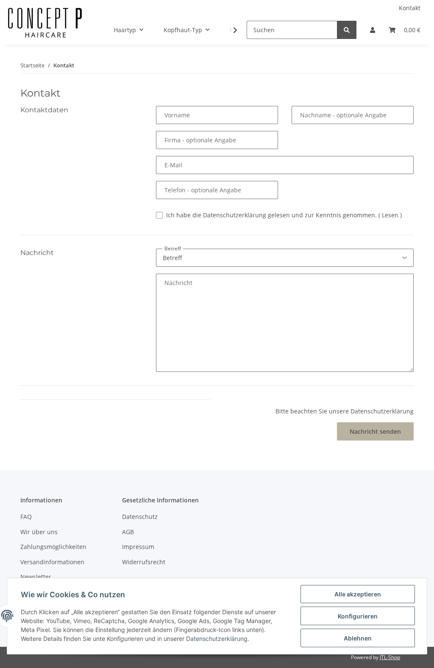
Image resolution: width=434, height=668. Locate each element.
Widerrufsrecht (143, 562)
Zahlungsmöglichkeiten (53, 547)
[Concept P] (45, 30)
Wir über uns (39, 532)
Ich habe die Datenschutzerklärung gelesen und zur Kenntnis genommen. (284, 215)
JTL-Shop (390, 657)
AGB (128, 532)
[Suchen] (346, 30)
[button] (372, 29)
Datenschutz (140, 517)
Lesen (390, 215)
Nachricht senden (375, 431)
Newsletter (35, 577)
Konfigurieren (358, 616)
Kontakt (409, 8)
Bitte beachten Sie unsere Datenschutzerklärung (344, 411)
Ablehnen (358, 638)
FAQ (26, 517)
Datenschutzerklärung (217, 638)
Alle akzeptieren (357, 594)
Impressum (138, 547)
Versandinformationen (52, 562)
